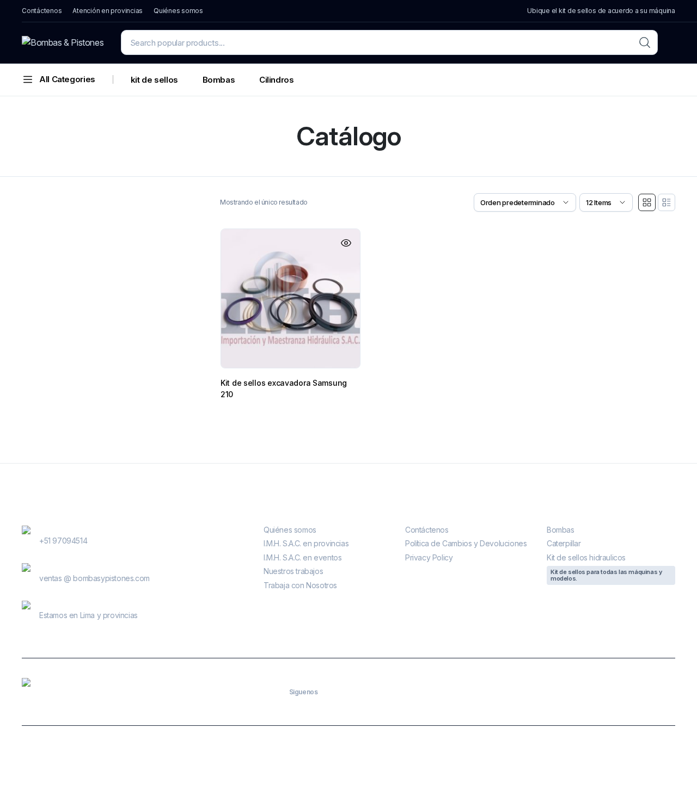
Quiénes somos (178, 11)
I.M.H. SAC (287, 767)
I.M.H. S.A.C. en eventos (302, 557)
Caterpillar (564, 543)
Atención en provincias (107, 11)
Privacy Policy (429, 557)
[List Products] (666, 202)
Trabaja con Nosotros (300, 585)
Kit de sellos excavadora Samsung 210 (284, 388)
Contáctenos (42, 11)
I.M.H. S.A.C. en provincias (306, 543)
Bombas (219, 80)
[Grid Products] (647, 202)
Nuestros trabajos (293, 571)
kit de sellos (154, 80)
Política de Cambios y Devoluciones (466, 543)
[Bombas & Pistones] (62, 42)
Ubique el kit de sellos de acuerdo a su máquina (601, 11)
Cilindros (276, 80)
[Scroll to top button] (672, 783)
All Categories (67, 79)
